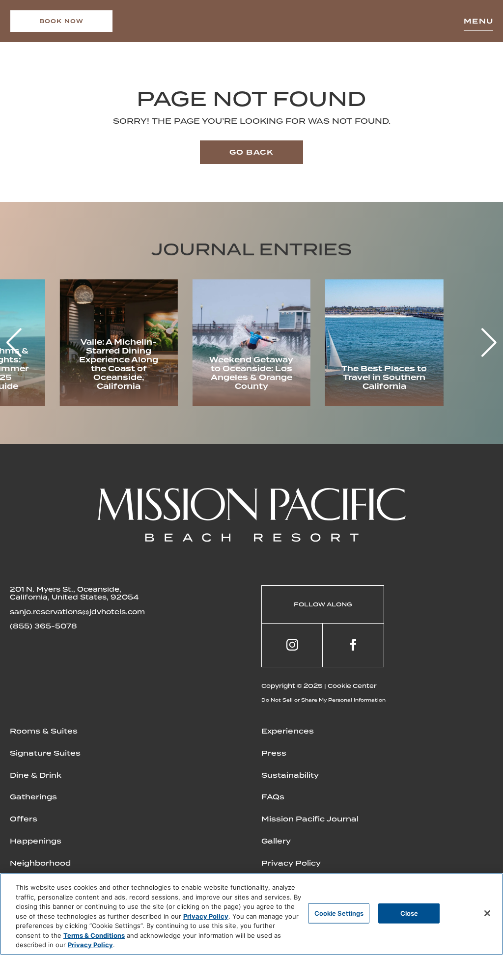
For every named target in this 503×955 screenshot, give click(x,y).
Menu (478, 21)
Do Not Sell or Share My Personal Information (323, 700)
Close (409, 913)
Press (273, 753)
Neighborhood (40, 863)
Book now (61, 21)
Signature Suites (45, 753)
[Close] (487, 913)
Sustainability (290, 775)
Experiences (287, 731)
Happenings (35, 841)
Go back (251, 152)
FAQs (272, 797)
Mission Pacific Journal (310, 819)
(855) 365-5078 (43, 626)
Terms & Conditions (94, 935)
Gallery (276, 841)
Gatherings (33, 797)
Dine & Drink (35, 775)
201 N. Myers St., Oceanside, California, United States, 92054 (74, 593)
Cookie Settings (339, 913)
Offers (23, 819)
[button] (489, 342)
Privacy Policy (291, 863)
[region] (251, 914)
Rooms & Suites (44, 731)
